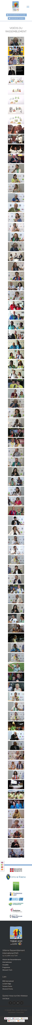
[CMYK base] (16, 882)
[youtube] (17, 1002)
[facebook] (10, 1002)
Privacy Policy (20, 1012)
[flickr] (21, 1002)
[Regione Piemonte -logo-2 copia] (16, 869)
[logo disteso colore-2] (16, 874)
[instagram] (14, 1002)
